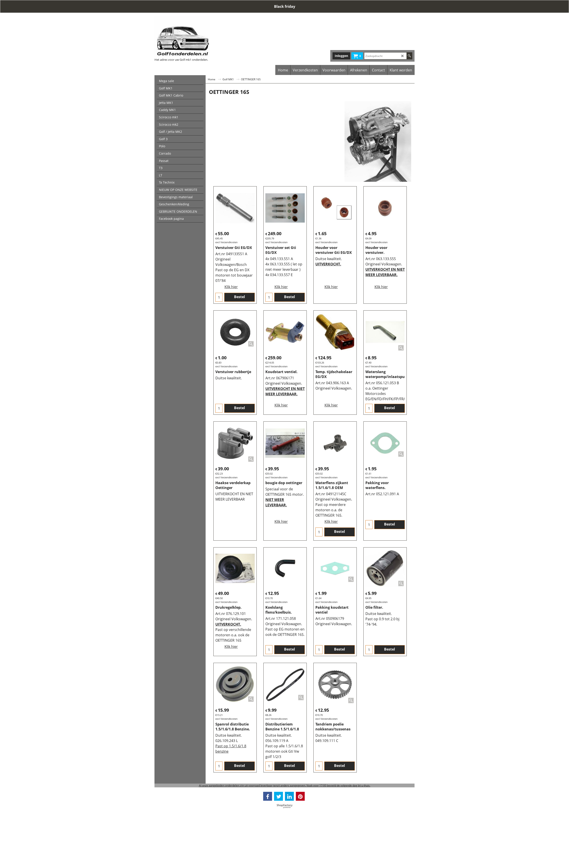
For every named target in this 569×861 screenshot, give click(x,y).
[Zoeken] (409, 56)
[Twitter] (278, 796)
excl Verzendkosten (226, 242)
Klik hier (231, 286)
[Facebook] (267, 796)
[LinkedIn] (289, 796)
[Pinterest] (300, 796)
